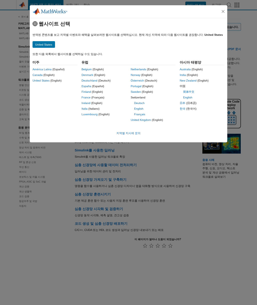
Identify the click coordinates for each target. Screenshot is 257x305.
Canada (38, 75)
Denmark (87, 75)
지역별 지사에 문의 (128, 133)
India (183, 75)
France (86, 97)
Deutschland (89, 80)
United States (41, 80)
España (86, 86)
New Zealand (188, 80)
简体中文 (188, 91)
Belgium (87, 69)
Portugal (136, 86)
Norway (135, 75)
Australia (185, 69)
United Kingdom (141, 119)
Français (139, 114)
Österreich (137, 80)
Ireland (86, 103)
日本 (182, 103)
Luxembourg (90, 114)
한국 (182, 108)
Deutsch (139, 103)
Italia (85, 108)
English (138, 108)
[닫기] (223, 11)
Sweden (136, 91)
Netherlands (138, 69)
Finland (86, 91)
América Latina (42, 69)
